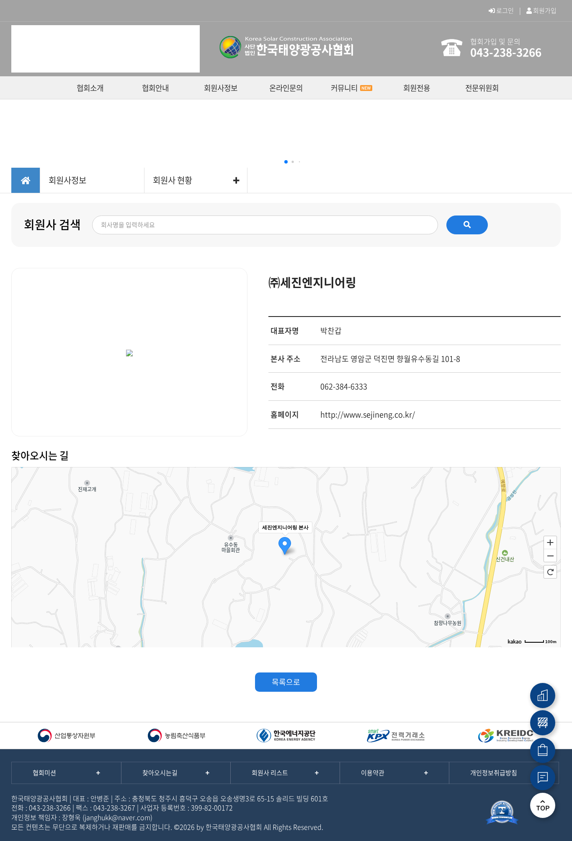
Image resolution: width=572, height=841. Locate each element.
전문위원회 (482, 87)
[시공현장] (542, 722)
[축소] (550, 556)
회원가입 (544, 10)
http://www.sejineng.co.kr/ (367, 414)
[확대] (550, 542)
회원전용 (416, 87)
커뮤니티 (344, 87)
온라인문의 (286, 87)
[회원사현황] (542, 695)
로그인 (504, 10)
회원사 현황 (172, 180)
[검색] (467, 224)
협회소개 (90, 87)
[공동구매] (542, 750)
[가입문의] (542, 777)
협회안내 (155, 87)
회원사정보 (220, 87)
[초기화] (550, 572)
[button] (286, 162)
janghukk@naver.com (117, 817)
